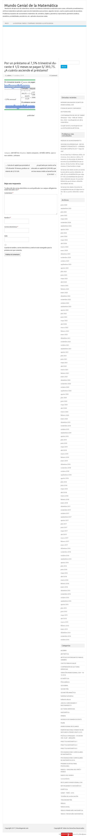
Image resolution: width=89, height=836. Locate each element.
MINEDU (63, 716)
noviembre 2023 (66, 257)
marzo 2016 (64, 580)
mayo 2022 (64, 320)
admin (9, 75)
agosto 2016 (64, 562)
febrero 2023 (65, 289)
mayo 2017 (64, 531)
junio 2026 (64, 205)
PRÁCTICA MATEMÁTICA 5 (69, 748)
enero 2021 (64, 376)
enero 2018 (64, 503)
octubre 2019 (65, 429)
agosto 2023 (64, 268)
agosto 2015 (64, 604)
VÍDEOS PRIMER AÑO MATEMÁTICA (72, 810)
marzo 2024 (64, 247)
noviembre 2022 (66, 299)
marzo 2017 (64, 538)
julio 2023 (64, 271)
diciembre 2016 (65, 548)
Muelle (63, 723)
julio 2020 (64, 397)
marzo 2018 (64, 496)
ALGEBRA (63, 650)
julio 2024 (64, 233)
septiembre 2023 (66, 264)
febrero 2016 (65, 583)
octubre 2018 (65, 471)
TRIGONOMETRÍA (66, 800)
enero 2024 (64, 250)
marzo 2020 (64, 411)
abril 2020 (64, 408)
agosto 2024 (64, 229)
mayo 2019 (64, 447)
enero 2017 (64, 545)
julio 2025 (64, 212)
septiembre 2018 (66, 475)
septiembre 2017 (66, 517)
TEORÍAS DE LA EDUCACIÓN (69, 796)
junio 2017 (64, 527)
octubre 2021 (65, 345)
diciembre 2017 (65, 506)
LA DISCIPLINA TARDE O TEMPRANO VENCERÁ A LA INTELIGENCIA (33, 23)
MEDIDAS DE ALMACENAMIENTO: (71, 140)
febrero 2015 (65, 625)
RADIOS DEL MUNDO (67, 775)
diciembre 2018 (65, 464)
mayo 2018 (64, 489)
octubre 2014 (65, 639)
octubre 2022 (65, 303)
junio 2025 (64, 215)
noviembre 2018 (66, 468)
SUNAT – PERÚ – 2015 (67, 793)
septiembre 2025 (66, 208)
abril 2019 (64, 450)
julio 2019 (64, 440)
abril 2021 (64, 366)
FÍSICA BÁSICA (65, 682)
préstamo (17, 155)
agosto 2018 (64, 478)
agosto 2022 (64, 310)
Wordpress (82, 834)
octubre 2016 (65, 555)
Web (5, 236)
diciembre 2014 (65, 632)
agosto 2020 (64, 394)
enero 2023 (64, 292)
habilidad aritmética (67, 696)
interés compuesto (33, 153)
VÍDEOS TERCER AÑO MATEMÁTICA (72, 814)
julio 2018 (64, 482)
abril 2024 (64, 243)
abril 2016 (64, 576)
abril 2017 (64, 534)
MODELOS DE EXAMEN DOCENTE (71, 719)
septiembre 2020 (66, 390)
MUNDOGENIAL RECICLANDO (70, 726)
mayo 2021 (64, 362)
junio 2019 (64, 443)
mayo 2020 (64, 404)
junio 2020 (64, 401)
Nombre (7, 218)
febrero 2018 (65, 499)
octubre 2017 (65, 513)
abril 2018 (64, 492)
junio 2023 (64, 275)
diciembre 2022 (65, 296)
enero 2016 (64, 587)
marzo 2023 (64, 285)
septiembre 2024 (66, 226)
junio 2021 (64, 359)
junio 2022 (64, 317)
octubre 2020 (65, 387)
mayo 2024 (64, 240)
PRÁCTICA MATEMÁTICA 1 (69, 741)
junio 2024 (64, 236)
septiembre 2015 (66, 601)
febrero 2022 (65, 331)
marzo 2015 (64, 622)
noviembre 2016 (66, 552)
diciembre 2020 (65, 380)
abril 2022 (64, 324)
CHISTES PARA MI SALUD (68, 663)
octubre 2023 (65, 261)
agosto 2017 (64, 520)
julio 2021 (64, 355)
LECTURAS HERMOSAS (68, 709)
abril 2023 (64, 282)
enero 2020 (64, 419)
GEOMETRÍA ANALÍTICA (68, 692)
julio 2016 (64, 566)
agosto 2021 (64, 352)
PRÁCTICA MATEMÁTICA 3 (69, 745)
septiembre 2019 (66, 432)
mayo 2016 (64, 573)
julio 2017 (64, 524)
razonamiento (65, 779)
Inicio (7, 23)
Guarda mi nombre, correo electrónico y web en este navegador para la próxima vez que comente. (28, 249)
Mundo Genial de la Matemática (31, 5)
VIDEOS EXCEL (65, 807)
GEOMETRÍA (64, 689)
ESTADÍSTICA (65, 678)
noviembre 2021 (66, 341)
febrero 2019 (65, 457)
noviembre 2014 (66, 636)
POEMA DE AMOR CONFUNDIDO (71, 108)
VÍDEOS (63, 803)
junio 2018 (64, 485)
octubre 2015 (65, 597)
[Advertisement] (44, 43)
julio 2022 (64, 313)
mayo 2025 (64, 219)
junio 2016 (64, 569)
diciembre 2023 (65, 254)
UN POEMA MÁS (66, 111)
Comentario (8, 193)
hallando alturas (66, 699)
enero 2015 (64, 629)
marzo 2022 (64, 327)
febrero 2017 (65, 541)
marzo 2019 (64, 454)
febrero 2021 (65, 373)
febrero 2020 (65, 415)
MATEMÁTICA (65, 712)
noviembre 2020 (66, 383)
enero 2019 (64, 461)
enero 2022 (64, 334)
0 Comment (53, 75)
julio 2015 (64, 608)
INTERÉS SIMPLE (45, 153)
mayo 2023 (64, 278)
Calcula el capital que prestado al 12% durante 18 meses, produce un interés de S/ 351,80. (18, 168)
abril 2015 (64, 618)
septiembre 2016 (66, 559)
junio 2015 (64, 611)
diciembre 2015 (65, 590)
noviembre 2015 (66, 594)
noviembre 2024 (66, 222)
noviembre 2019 (66, 425)
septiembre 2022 (66, 306)
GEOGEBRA (64, 685)
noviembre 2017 (66, 510)
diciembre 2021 (65, 338)
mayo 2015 (64, 615)
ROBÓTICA (64, 789)
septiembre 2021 (66, 348)
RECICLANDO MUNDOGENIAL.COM (71, 782)
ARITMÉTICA (15, 153)
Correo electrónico (11, 227)
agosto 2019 (64, 436)
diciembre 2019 (65, 422)
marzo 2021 (64, 369)
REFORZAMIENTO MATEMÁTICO (71, 786)
